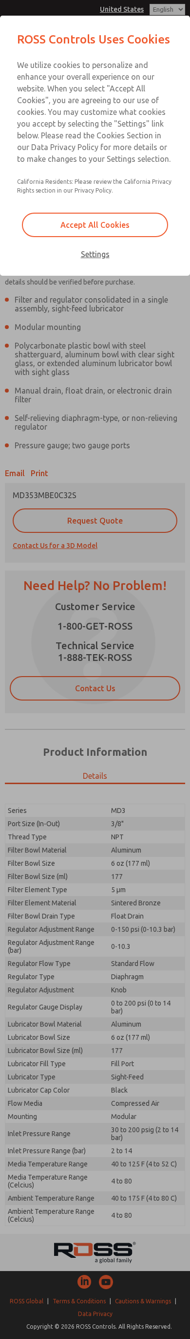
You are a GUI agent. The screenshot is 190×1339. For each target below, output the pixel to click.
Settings (95, 254)
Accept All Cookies (95, 224)
